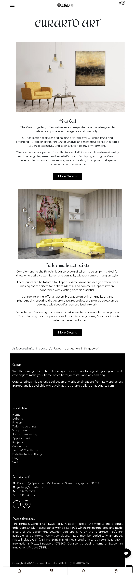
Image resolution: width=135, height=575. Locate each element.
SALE (15, 462)
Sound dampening (24, 434)
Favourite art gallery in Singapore (76, 348)
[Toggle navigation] (12, 5)
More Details (67, 176)
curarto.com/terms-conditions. (50, 535)
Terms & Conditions (25, 450)
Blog (15, 458)
